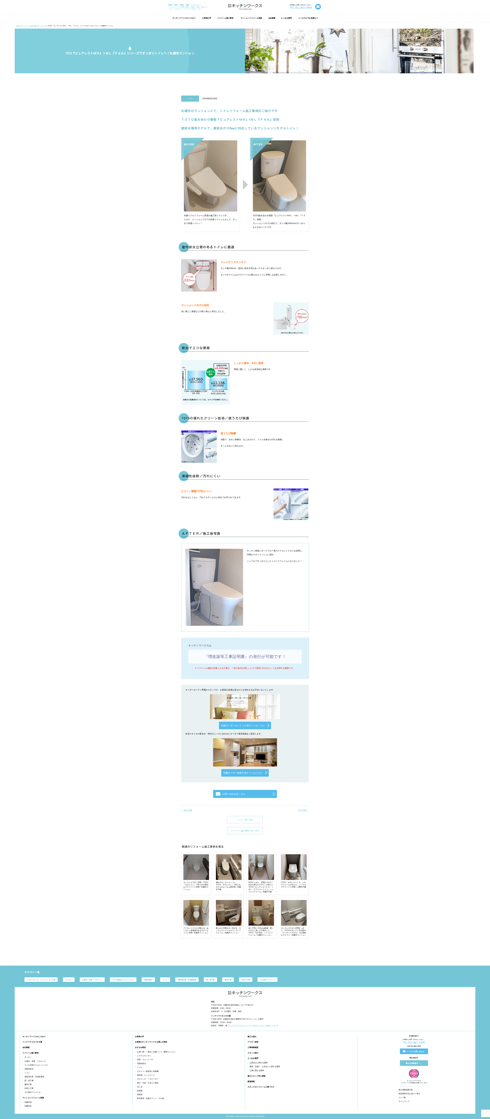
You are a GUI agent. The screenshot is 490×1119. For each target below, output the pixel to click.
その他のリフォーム (267, 980)
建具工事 (228, 980)
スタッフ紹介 (253, 1053)
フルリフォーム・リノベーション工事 (41, 980)
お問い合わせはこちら (233, 794)
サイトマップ (404, 1101)
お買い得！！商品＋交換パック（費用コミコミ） (156, 1052)
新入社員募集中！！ (414, 1063)
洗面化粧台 (148, 980)
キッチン (68, 980)
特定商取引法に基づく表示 (409, 1093)
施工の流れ (252, 1036)
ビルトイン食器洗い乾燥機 (147, 1071)
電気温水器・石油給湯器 (187, 980)
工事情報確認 (253, 1047)
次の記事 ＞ (303, 810)
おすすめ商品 (140, 1047)
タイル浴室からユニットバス (123, 980)
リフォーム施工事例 (30, 26)
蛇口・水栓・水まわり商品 (147, 1083)
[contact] (318, 7)
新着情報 (251, 1081)
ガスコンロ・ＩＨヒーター (147, 1079)
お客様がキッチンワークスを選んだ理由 (151, 1042)
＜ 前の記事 (186, 810)
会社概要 (26, 1047)
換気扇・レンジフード (146, 1075)
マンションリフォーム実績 (33, 1098)
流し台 (139, 1087)
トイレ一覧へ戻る (245, 819)
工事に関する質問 (257, 1070)
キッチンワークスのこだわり (34, 1036)
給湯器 (139, 1090)
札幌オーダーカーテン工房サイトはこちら (243, 725)
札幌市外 (28, 1106)
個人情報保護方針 (406, 1090)
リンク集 (402, 1097)
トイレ (42, 26)
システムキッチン (144, 1056)
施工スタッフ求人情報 (256, 1076)
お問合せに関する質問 (258, 1063)
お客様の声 (139, 1036)
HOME (18, 26)
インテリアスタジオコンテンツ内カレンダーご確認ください (253, 1025)
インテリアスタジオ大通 (32, 1042)
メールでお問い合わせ (415, 1051)
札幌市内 (28, 1102)
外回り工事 (246, 980)
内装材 (139, 1094)
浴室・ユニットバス (145, 1059)
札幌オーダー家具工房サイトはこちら (242, 772)
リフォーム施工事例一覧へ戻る (245, 830)
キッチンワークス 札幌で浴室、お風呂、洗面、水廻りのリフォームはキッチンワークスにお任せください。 (187, 7)
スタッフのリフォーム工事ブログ (261, 1087)
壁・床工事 (210, 980)
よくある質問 (253, 1058)
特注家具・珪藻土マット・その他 (150, 1098)
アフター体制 (253, 1042)
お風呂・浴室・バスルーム (92, 980)
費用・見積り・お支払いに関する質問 (265, 1066)
